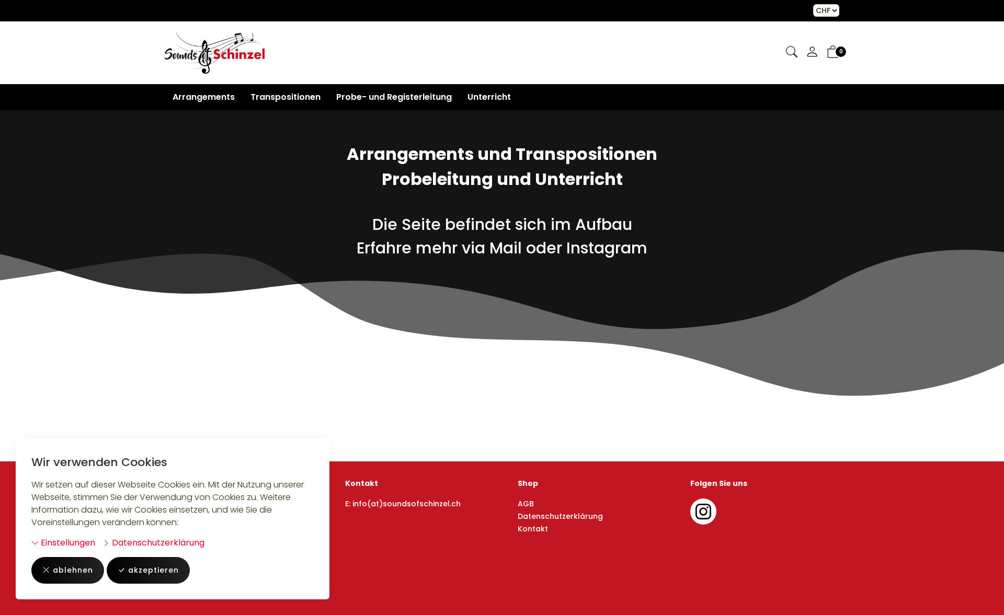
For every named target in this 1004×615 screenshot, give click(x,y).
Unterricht (489, 97)
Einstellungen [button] (67, 543)
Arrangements (204, 97)
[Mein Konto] (812, 53)
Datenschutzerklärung (157, 543)
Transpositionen (285, 97)
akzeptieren (153, 570)
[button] (791, 53)
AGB (526, 503)
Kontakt (533, 529)
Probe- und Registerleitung (394, 97)
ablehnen (73, 570)
